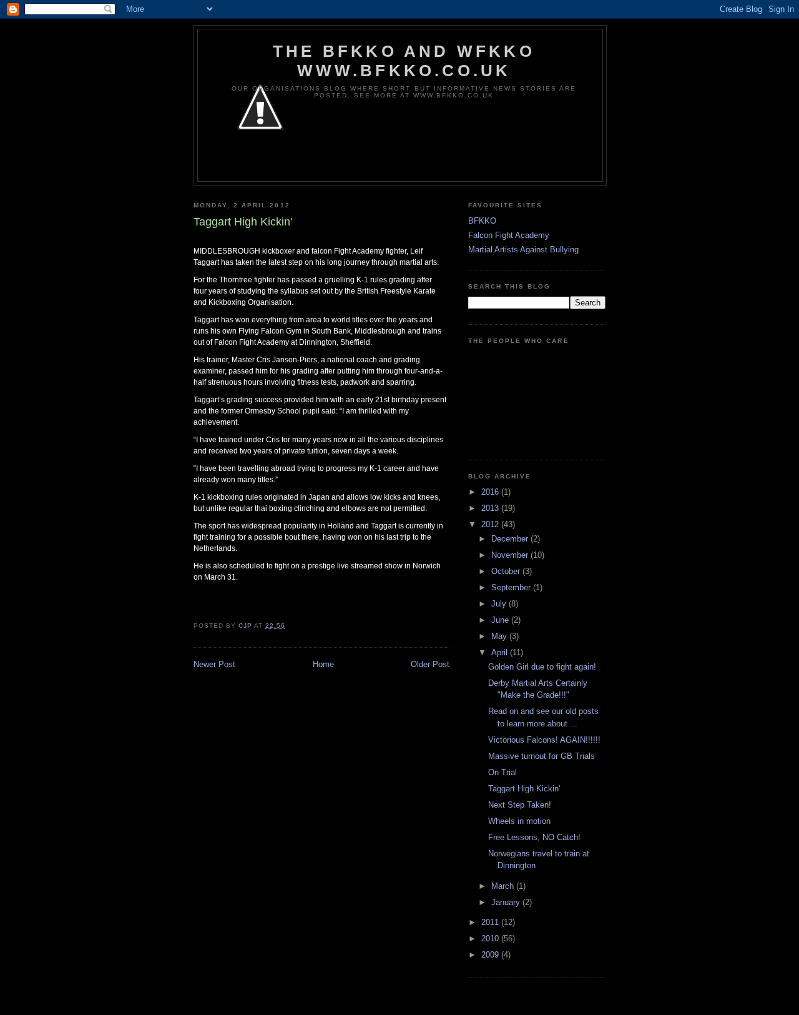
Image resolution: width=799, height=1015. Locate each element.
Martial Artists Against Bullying (523, 249)
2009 (491, 954)
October (506, 571)
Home (323, 664)
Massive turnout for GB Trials (541, 756)
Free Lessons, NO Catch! (534, 837)
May (500, 636)
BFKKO (482, 220)
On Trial (502, 772)
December (511, 538)
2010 (491, 938)
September (512, 587)
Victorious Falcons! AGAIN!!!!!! (544, 740)
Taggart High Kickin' (524, 788)
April (500, 652)
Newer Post (214, 664)
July (500, 603)
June (501, 620)
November (511, 555)
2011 (491, 922)
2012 (491, 524)
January (506, 902)
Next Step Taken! (519, 805)
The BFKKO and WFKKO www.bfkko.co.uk (404, 61)
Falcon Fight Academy (508, 235)
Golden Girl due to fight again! (542, 666)
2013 (491, 508)
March (503, 886)
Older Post (430, 664)
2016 (491, 492)
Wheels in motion (519, 821)
